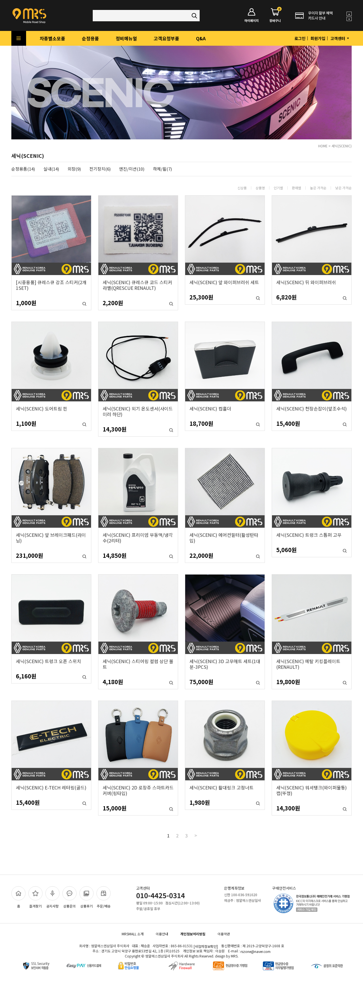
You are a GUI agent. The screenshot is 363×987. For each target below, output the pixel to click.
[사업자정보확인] (206, 946)
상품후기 (86, 906)
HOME (323, 145)
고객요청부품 (166, 38)
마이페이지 (251, 20)
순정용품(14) (23, 169)
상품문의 (69, 906)
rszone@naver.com (255, 951)
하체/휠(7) (162, 169)
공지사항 (52, 906)
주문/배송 (104, 906)
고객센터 (338, 38)
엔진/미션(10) (131, 169)
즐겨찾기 (35, 906)
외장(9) (74, 169)
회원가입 (318, 38)
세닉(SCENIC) (342, 145)
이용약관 (224, 933)
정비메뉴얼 (126, 38)
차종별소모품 (52, 38)
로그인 (299, 38)
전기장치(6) (100, 169)
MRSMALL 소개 (132, 933)
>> (195, 835)
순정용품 (90, 38)
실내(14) (51, 169)
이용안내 (162, 933)
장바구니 (275, 15)
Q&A (201, 38)
